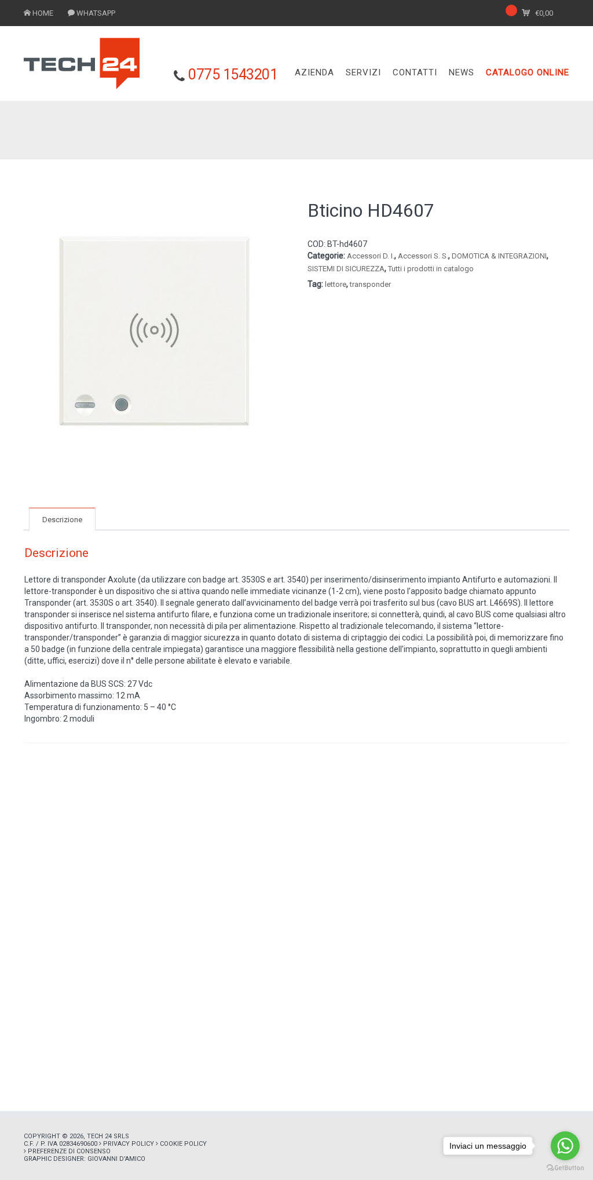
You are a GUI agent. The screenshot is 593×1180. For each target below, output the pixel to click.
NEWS (461, 72)
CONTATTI (415, 72)
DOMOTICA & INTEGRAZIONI (499, 256)
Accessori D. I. (370, 256)
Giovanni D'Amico (116, 1159)
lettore (335, 284)
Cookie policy (183, 1144)
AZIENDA (314, 72)
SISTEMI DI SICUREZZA (346, 268)
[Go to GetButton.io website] (565, 1168)
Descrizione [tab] (62, 519)
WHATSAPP (95, 13)
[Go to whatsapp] (565, 1145)
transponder (370, 284)
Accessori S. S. (423, 256)
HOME (42, 13)
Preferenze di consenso (69, 1151)
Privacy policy (128, 1144)
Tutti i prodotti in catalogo (431, 268)
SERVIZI (363, 72)
